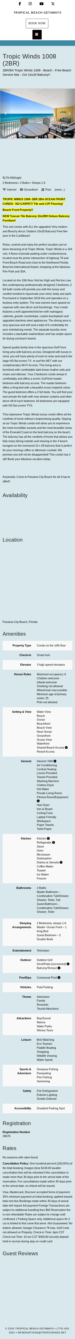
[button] (5, 113)
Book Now (37, 23)
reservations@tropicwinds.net (42, 1332)
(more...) (60, 189)
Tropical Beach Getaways (38, 12)
